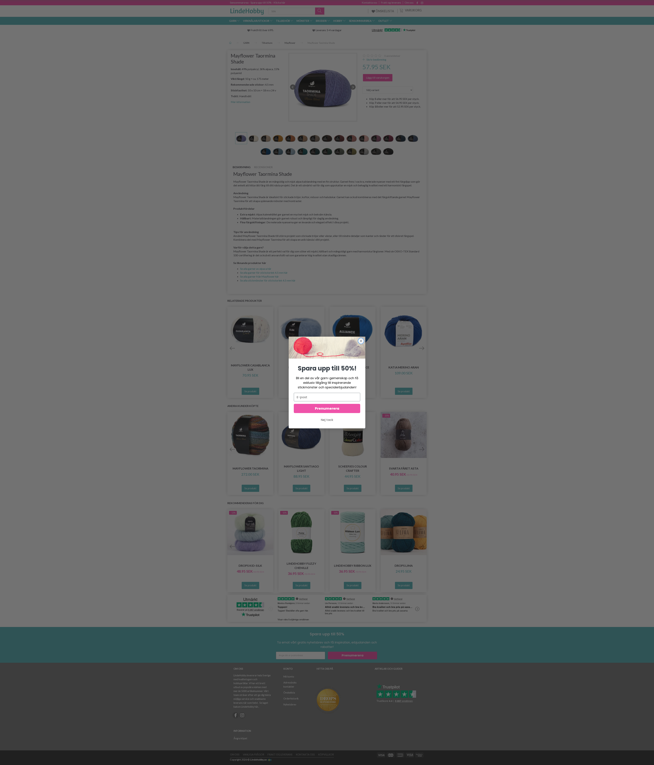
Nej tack (327, 420)
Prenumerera (327, 408)
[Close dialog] (361, 341)
